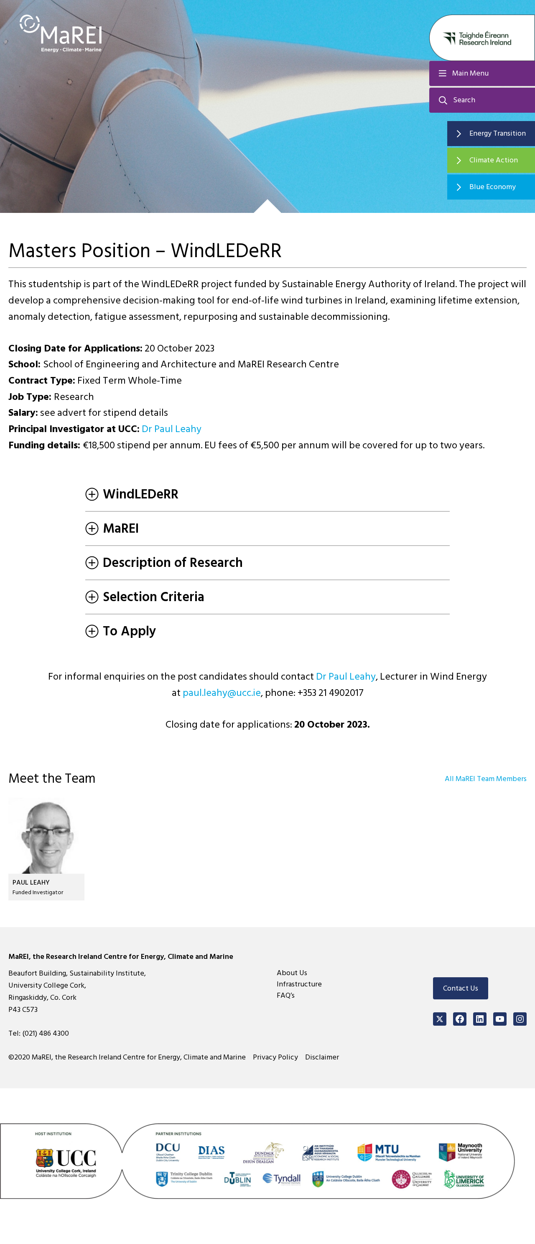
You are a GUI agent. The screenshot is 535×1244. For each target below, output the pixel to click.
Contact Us (460, 988)
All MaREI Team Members (486, 779)
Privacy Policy (275, 1057)
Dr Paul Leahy (171, 429)
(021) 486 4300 (45, 1033)
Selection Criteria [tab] (153, 597)
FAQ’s (286, 995)
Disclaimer (322, 1057)
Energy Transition (497, 133)
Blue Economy (492, 187)
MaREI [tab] (121, 528)
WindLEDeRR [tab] (140, 494)
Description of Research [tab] (173, 563)
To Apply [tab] (129, 631)
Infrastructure (299, 984)
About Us (292, 973)
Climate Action (493, 160)
